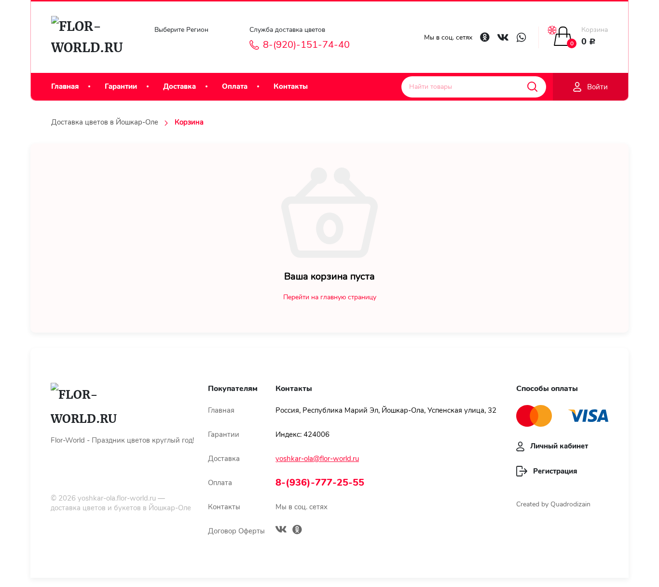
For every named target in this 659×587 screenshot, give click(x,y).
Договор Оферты (236, 531)
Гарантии (121, 86)
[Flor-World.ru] (91, 37)
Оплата (234, 86)
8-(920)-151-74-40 (306, 45)
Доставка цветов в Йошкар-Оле (104, 122)
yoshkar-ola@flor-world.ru (317, 458)
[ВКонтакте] (281, 530)
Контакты (291, 86)
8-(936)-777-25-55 (319, 482)
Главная (65, 86)
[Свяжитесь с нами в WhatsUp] (521, 37)
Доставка (179, 86)
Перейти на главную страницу (329, 297)
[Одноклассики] (297, 531)
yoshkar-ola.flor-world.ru (117, 498)
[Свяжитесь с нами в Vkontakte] (502, 37)
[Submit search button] (532, 87)
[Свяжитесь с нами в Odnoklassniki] (485, 37)
